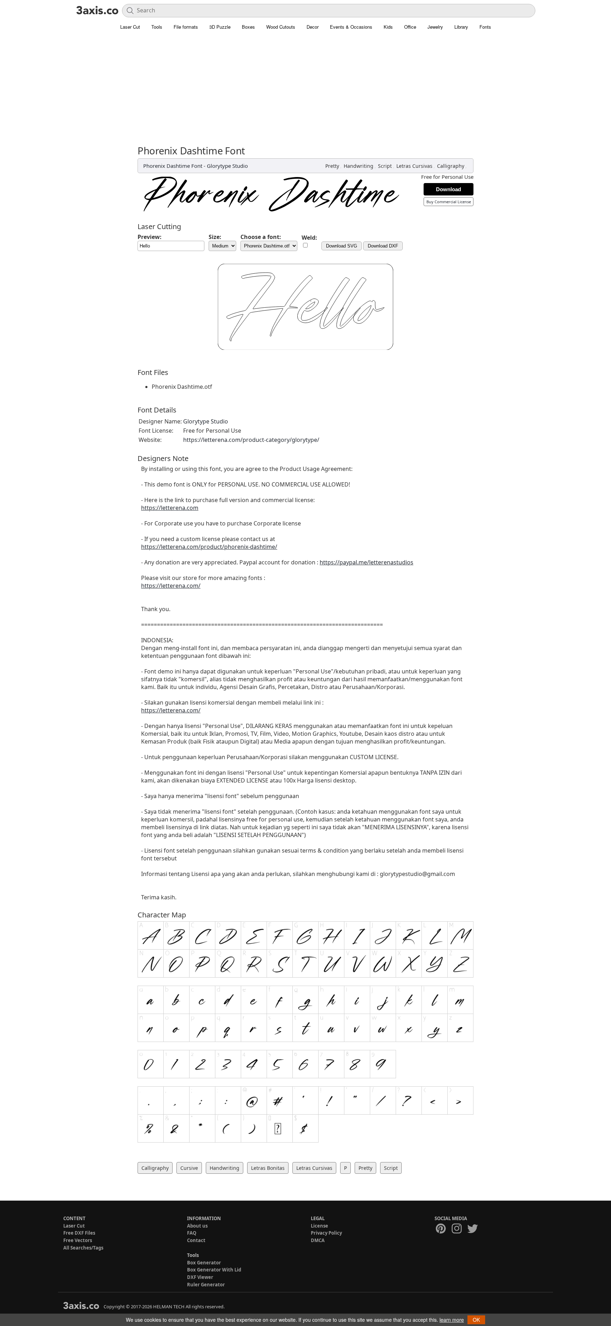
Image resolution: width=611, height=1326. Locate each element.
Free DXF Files (79, 1233)
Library (461, 26)
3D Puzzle (220, 26)
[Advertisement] (305, 92)
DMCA (318, 1240)
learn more (452, 1319)
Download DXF (383, 246)
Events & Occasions (351, 26)
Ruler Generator (206, 1284)
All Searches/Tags (83, 1248)
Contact (196, 1240)
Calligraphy (450, 166)
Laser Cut (130, 26)
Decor (313, 26)
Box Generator (204, 1262)
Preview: (150, 237)
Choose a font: (260, 237)
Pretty (332, 166)
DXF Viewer (200, 1277)
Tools (156, 26)
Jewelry (435, 26)
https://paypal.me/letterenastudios (366, 562)
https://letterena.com (169, 508)
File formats (186, 26)
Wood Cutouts (280, 26)
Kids (388, 26)
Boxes (248, 26)
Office (410, 26)
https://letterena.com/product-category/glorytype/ (251, 440)
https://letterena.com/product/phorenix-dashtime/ (209, 547)
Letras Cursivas (414, 166)
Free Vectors (77, 1240)
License (319, 1226)
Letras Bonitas (268, 1168)
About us (197, 1226)
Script (385, 166)
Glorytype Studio (227, 165)
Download (448, 189)
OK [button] (476, 1319)
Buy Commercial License (448, 201)
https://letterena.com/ (170, 586)
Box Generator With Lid (214, 1270)
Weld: (309, 237)
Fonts (485, 26)
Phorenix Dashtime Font (172, 165)
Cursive (189, 1168)
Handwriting (358, 166)
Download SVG (341, 246)
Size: (215, 237)
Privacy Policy (326, 1233)
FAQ (191, 1233)
